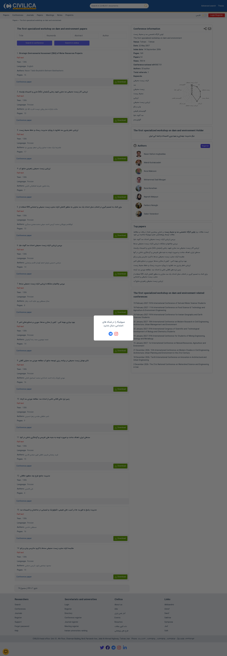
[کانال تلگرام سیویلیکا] (111, 334)
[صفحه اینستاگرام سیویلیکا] (116, 334)
